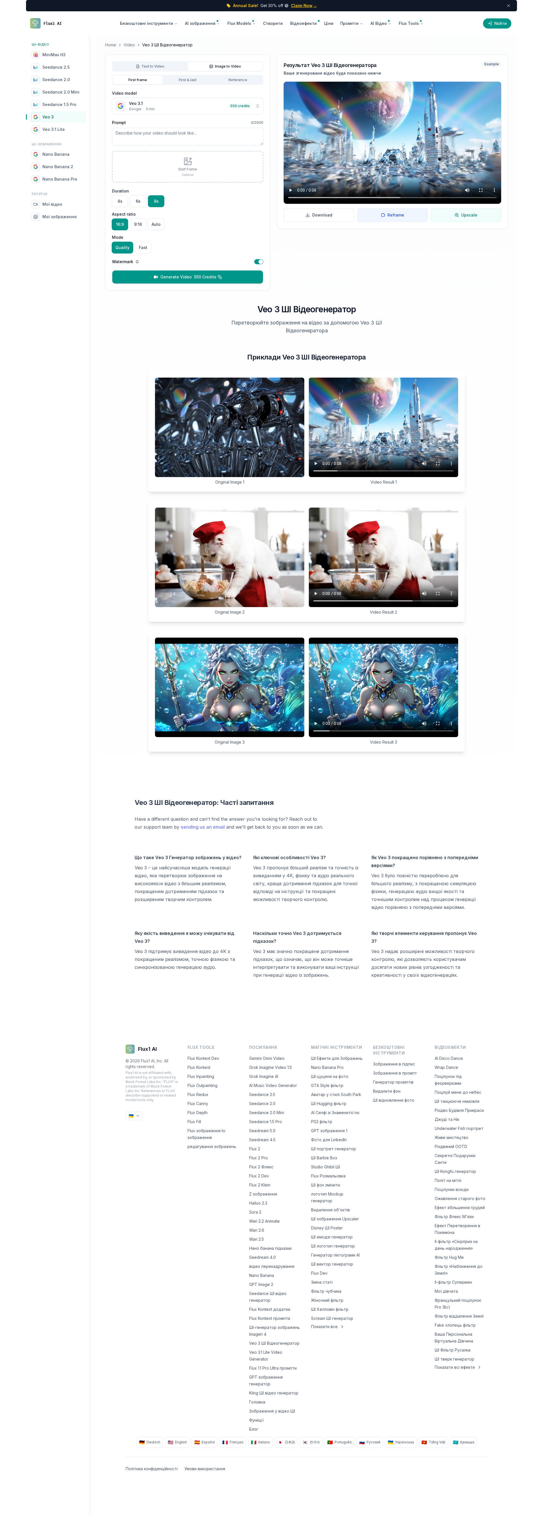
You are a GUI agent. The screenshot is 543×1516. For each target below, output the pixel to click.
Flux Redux (198, 1094)
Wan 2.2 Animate (264, 1221)
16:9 (120, 224)
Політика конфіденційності (152, 1468)
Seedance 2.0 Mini (266, 1112)
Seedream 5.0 (262, 1130)
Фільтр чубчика (326, 1291)
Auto (156, 224)
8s (156, 201)
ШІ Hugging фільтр (328, 1103)
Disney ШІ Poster (327, 1227)
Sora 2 (255, 1212)
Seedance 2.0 (262, 1103)
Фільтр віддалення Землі (459, 1316)
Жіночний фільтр (327, 1300)
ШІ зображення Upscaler (335, 1218)
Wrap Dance (446, 1067)
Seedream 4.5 (262, 1139)
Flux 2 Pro (258, 1157)
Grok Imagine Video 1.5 (270, 1067)
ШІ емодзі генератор (332, 1237)
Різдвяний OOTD (451, 1146)
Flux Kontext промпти (269, 1318)
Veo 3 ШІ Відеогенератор (274, 1343)
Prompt (119, 122)
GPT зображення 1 (329, 1130)
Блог (253, 1429)
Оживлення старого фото (460, 1198)
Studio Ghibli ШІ (325, 1166)
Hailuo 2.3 (258, 1203)
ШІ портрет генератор (333, 1148)
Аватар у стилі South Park (336, 1094)
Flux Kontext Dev (203, 1058)
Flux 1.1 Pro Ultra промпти (273, 1368)
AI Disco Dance (449, 1058)
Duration (120, 191)
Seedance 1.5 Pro (265, 1121)
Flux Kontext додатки (269, 1309)
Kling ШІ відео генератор (273, 1393)
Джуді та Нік (447, 1119)
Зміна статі (322, 1282)
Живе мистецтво (451, 1137)
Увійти (500, 23)
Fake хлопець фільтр (455, 1325)
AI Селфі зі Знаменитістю (335, 1112)
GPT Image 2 (261, 1284)
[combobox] (187, 106)
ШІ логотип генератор (333, 1246)
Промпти (349, 23)
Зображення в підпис (394, 1064)
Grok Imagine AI (263, 1076)
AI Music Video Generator (273, 1085)
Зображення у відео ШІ (272, 1411)
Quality (122, 247)
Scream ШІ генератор (332, 1318)
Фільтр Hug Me (449, 1257)
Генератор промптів (393, 1082)
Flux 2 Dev (259, 1175)
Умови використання (204, 1468)
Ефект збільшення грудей (460, 1207)
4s (119, 201)
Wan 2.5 (256, 1239)
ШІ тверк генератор (454, 1359)
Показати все (324, 1326)
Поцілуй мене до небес (458, 1092)
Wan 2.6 (256, 1230)
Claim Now (304, 5)
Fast (143, 247)
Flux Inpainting (201, 1076)
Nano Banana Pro (327, 1067)
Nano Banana (261, 1275)
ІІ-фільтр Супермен (453, 1282)
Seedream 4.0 (262, 1257)
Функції (256, 1420)
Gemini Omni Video (267, 1058)
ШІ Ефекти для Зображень (337, 1058)
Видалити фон (386, 1091)
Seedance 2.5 (262, 1094)
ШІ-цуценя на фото (329, 1076)
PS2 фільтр (321, 1121)
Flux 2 (254, 1148)
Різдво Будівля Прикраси (459, 1110)
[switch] (258, 261)
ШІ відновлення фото (393, 1100)
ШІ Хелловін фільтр (329, 1309)
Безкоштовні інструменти (146, 23)
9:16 (138, 224)
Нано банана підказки (270, 1248)
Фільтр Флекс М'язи (454, 1216)
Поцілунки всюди (452, 1189)
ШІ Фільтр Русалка (453, 1350)
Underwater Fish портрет (459, 1128)
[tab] (150, 66)
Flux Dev (319, 1273)
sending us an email (203, 827)
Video (129, 44)
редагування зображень (212, 1146)
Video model (124, 93)
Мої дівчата (446, 1291)
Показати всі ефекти (455, 1367)
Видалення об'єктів (330, 1209)
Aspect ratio (124, 214)
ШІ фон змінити (325, 1185)
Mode (117, 237)
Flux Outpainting (202, 1085)
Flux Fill (194, 1121)
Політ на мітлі (448, 1180)
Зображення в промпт (395, 1073)
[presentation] (187, 167)
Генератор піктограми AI (335, 1255)
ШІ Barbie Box (324, 1157)
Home (110, 44)
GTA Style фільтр (327, 1085)
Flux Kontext (199, 1067)
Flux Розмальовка (328, 1175)
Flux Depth (198, 1112)
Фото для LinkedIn (329, 1139)
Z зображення (263, 1194)
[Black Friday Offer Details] (286, 5)
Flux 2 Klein (259, 1185)
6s (138, 201)
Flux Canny (198, 1103)
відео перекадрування (271, 1266)
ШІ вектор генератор (332, 1264)
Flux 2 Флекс (261, 1166)
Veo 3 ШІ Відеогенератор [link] (167, 44)
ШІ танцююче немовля (457, 1101)
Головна (257, 1402)
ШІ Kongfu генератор (455, 1171)
